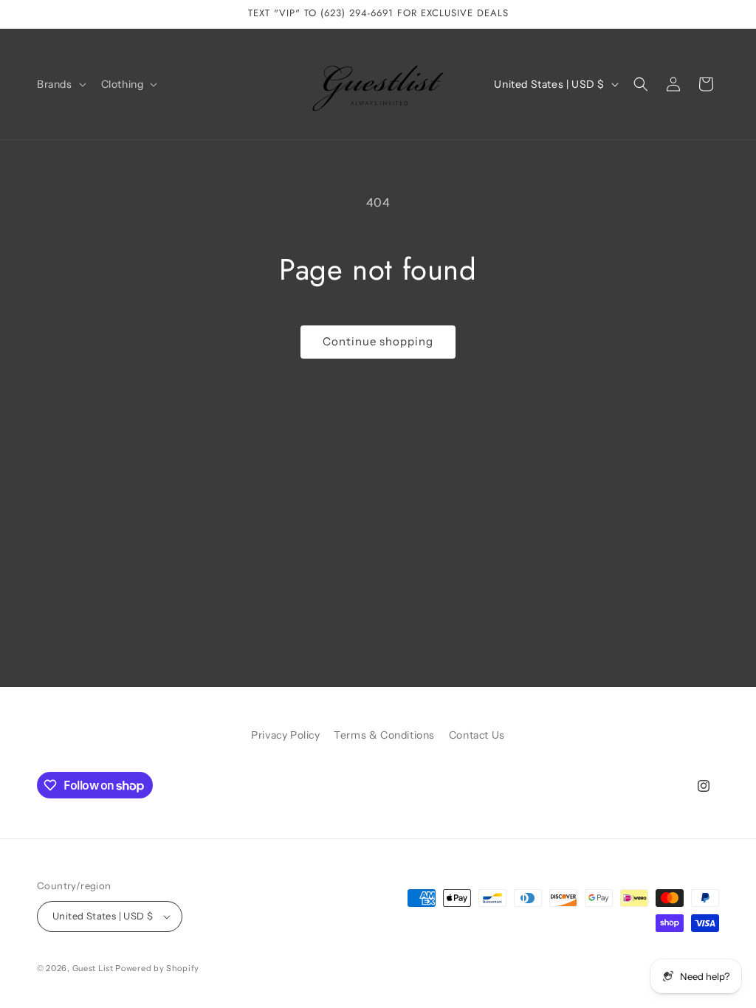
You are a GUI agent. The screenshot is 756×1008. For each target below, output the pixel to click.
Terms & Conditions (384, 735)
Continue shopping (378, 341)
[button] (60, 84)
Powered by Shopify (157, 968)
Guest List (93, 968)
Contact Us (477, 735)
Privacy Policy (285, 735)
